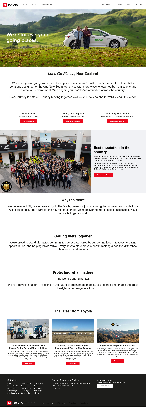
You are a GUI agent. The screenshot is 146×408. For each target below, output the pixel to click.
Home (9, 383)
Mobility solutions (28, 121)
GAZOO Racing (61, 403)
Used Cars (37, 388)
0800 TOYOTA (62, 385)
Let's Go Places (26, 383)
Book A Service (26, 388)
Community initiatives (73, 121)
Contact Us (56, 388)
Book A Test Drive (13, 386)
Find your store (105, 386)
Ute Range (38, 391)
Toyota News (38, 383)
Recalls (36, 386)
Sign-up (37, 393)
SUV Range (25, 391)
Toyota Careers (84, 403)
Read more (28, 363)
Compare (24, 386)
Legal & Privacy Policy (47, 403)
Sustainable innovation (117, 121)
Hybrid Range (12, 391)
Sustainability (25, 393)
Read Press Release (103, 175)
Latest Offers (11, 388)
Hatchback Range (13, 393)
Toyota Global (72, 403)
